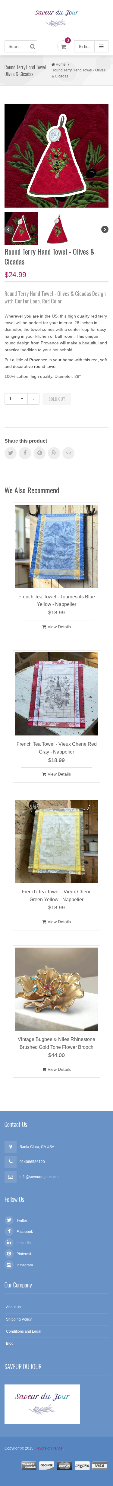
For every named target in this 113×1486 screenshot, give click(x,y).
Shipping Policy (19, 1319)
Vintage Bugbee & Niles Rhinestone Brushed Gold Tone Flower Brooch (56, 1043)
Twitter (22, 1220)
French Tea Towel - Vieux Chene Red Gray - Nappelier (57, 747)
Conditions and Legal (23, 1331)
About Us (13, 1307)
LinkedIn (24, 1243)
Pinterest (24, 1254)
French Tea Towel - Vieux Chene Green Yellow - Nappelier (57, 895)
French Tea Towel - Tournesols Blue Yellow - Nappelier (56, 600)
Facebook (25, 1232)
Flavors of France (48, 1448)
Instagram (25, 1265)
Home (61, 64)
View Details (59, 626)
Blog (10, 1343)
